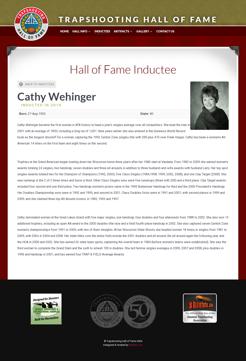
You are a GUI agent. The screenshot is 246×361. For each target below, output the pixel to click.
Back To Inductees (39, 84)
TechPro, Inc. (136, 344)
